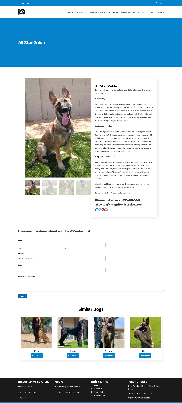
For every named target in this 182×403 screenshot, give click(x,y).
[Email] (106, 209)
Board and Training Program (130, 12)
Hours (59, 381)
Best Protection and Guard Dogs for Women (104, 12)
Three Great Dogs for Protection (141, 393)
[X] (100, 209)
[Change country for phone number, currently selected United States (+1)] (20, 258)
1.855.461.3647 (23, 3)
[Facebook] (96, 209)
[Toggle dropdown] (86, 12)
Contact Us (160, 12)
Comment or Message (26, 276)
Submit (22, 296)
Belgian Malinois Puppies (138, 397)
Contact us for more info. (121, 193)
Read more (36, 356)
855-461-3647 (30, 392)
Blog (152, 12)
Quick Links (99, 381)
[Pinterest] (103, 209)
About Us (145, 12)
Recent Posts (137, 381)
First (19, 248)
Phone (21, 254)
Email (20, 265)
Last (64, 248)
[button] (88, 81)
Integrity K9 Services (33, 381)
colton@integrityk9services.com (121, 204)
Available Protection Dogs (76, 12)
